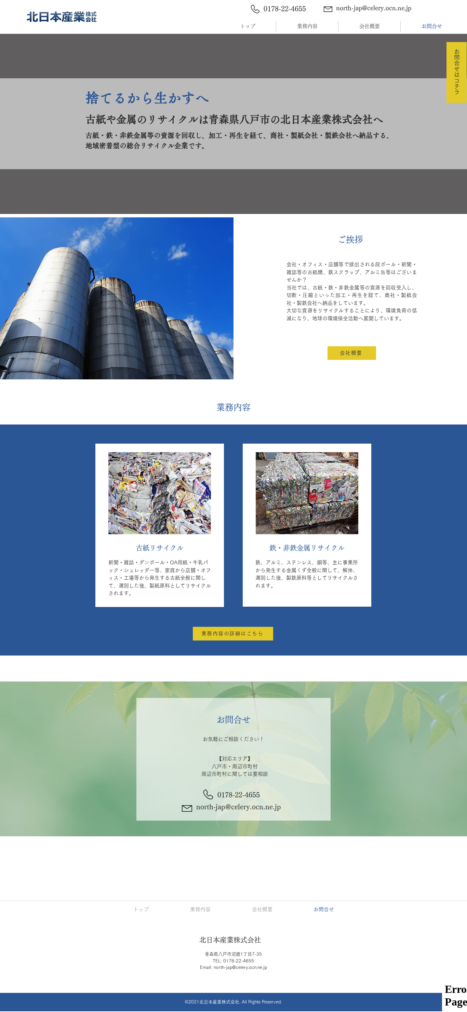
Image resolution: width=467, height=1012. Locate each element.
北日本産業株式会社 (230, 939)
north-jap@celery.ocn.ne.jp (373, 8)
